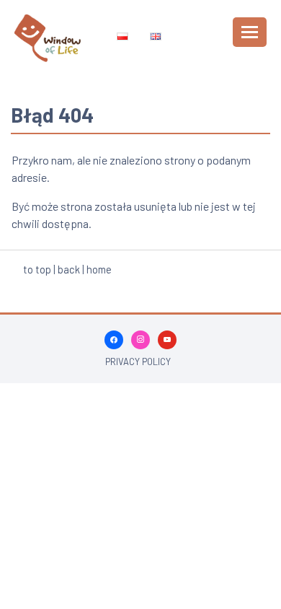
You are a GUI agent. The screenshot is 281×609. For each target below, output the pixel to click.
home (99, 269)
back (69, 269)
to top (37, 269)
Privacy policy (138, 361)
